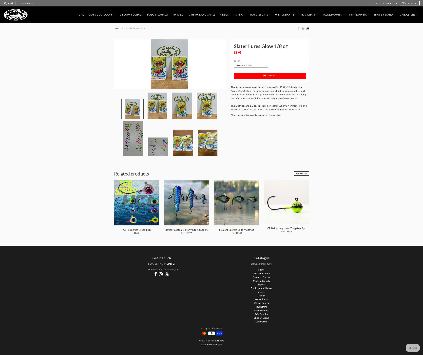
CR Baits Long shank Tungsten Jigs (286, 228)
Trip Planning (358, 14)
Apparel (178, 14)
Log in (376, 3)
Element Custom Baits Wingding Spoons (187, 229)
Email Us (171, 263)
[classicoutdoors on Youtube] (308, 28)
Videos (224, 14)
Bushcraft (308, 14)
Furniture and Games (201, 14)
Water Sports (259, 14)
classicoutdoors (216, 340)
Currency (22, 3)
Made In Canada (157, 14)
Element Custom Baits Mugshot (236, 229)
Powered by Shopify (211, 344)
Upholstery (407, 14)
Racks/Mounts (332, 14)
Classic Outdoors (101, 14)
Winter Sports (284, 14)
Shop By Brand (383, 14)
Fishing (238, 14)
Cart (411, 3)
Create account (390, 3)
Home (80, 14)
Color (237, 61)
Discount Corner (131, 14)
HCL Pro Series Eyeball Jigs (136, 229)
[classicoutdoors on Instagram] (303, 28)
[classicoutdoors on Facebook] (299, 28)
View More (301, 173)
